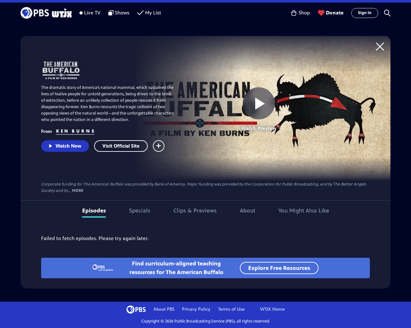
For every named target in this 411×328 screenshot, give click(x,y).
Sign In (365, 12)
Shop (304, 13)
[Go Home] (380, 46)
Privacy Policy (196, 309)
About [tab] (247, 210)
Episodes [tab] (94, 210)
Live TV (92, 13)
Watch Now (68, 146)
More (77, 190)
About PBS (163, 309)
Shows (122, 13)
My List (153, 13)
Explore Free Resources (279, 268)
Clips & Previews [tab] (195, 210)
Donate (335, 13)
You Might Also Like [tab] (303, 210)
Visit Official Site (120, 146)
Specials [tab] (139, 210)
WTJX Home (272, 309)
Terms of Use (231, 309)
